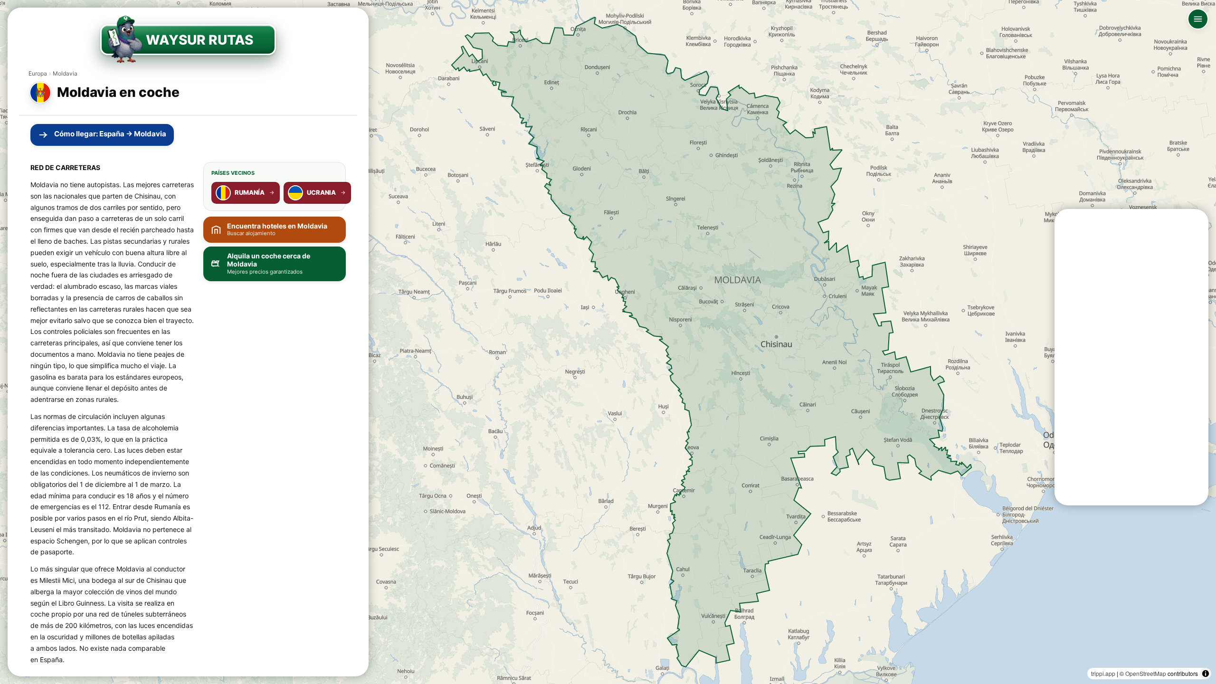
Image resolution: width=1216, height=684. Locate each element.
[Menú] (1198, 19)
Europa (37, 73)
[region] (608, 342)
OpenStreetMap (1145, 673)
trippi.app (1103, 673)
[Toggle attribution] (1205, 673)
